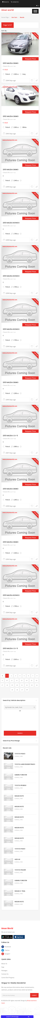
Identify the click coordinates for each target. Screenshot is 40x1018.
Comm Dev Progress (7, 977)
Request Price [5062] (20, 790)
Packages (4, 970)
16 (36, 680)
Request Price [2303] (30, 431)
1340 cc (16, 180)
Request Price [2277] (30, 644)
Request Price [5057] (20, 843)
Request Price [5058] (20, 833)
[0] (2, 676)
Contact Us (16, 2)
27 (22, 690)
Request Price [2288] (30, 218)
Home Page (5, 17)
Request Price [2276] (30, 591)
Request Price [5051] (20, 780)
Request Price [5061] (20, 801)
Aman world (7, 9)
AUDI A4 (17, 859)
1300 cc (16, 74)
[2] (27, 690)
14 (26, 680)
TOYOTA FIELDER (20, 870)
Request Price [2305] (30, 484)
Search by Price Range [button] (11, 741)
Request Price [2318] (30, 537)
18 (7, 685)
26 (17, 690)
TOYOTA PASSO (20, 754)
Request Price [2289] (30, 271)
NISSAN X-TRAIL (20, 891)
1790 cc (16, 234)
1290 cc (16, 393)
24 (36, 685)
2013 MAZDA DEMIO (10, 63)
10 (7, 680)
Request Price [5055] (20, 864)
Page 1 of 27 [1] (7, 25)
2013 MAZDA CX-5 (10, 435)
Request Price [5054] (20, 875)
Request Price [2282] (30, 165)
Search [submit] (20, 733)
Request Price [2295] (30, 378)
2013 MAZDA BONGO (11, 223)
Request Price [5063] (20, 759)
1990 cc (16, 446)
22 (27, 685)
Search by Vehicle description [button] (14, 700)
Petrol (7, 74)
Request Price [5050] (20, 907)
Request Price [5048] (20, 769)
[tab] (20, 700)
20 (17, 685)
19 (12, 685)
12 (16, 680)
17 (2, 685)
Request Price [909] (30, 59)
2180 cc (16, 659)
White (24, 127)
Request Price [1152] (30, 112)
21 (22, 685)
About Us (6, 2)
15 (31, 680)
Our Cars (14, 17)
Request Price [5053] (20, 886)
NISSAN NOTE (19, 796)
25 (12, 690)
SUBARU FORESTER (21, 775)
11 (11, 680)
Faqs (2, 967)
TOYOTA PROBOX (20, 785)
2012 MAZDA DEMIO (11, 116)
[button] (37, 5)
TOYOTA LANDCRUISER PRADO (25, 764)
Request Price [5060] (20, 812)
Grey (24, 74)
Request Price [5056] (20, 854)
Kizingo (17, 756)
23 (31, 685)
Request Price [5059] (20, 822)
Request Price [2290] (30, 325)
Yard (21, 756)
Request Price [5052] (20, 896)
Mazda (22, 17)
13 (21, 680)
